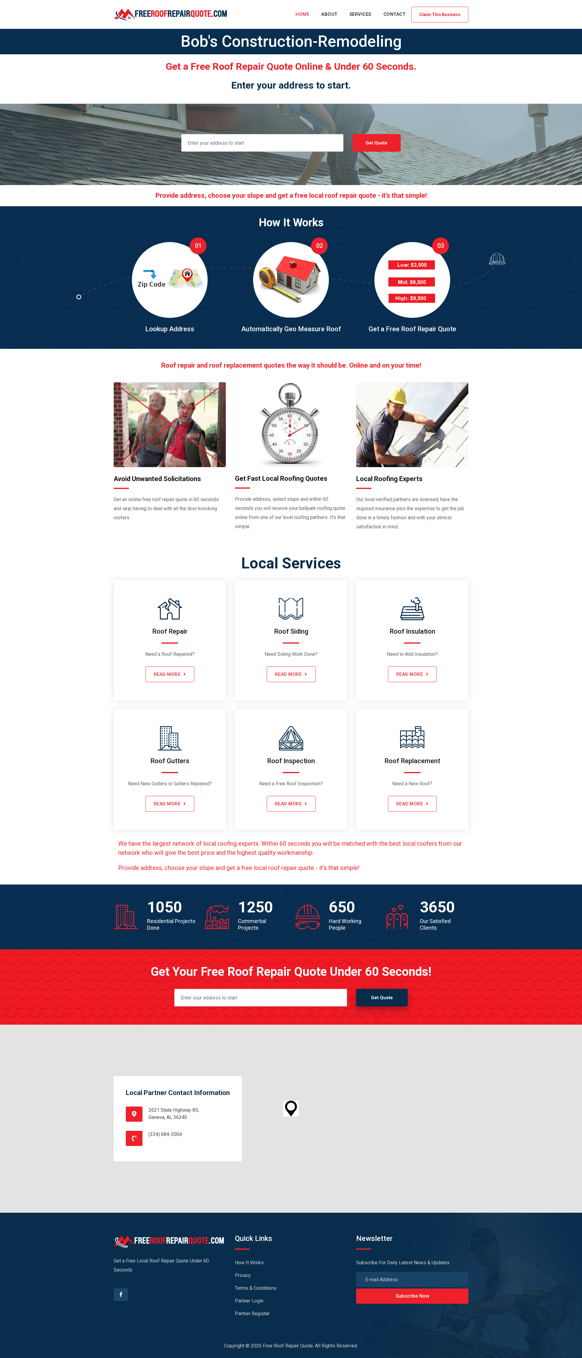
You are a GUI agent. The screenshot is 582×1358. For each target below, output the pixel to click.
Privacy (243, 1275)
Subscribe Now (412, 1296)
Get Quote (376, 143)
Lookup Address (169, 329)
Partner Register (252, 1313)
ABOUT (329, 14)
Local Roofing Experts (389, 479)
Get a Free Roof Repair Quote (412, 329)
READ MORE (167, 674)
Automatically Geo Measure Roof (291, 329)
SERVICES (360, 14)
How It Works (249, 1262)
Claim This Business (439, 14)
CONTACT (394, 14)
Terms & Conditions (255, 1288)
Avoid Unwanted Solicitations (157, 479)
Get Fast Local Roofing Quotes (281, 478)
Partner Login (249, 1301)
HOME (302, 14)
